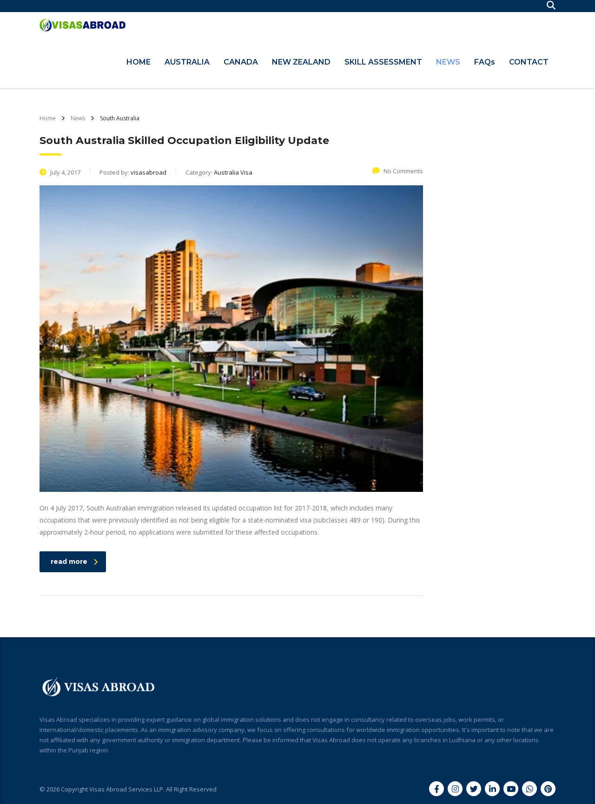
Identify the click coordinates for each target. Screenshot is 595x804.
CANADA (241, 62)
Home (48, 118)
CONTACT (529, 62)
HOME (138, 62)
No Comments (403, 171)
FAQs (484, 62)
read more (69, 561)
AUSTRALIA (187, 62)
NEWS (448, 62)
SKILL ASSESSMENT (383, 62)
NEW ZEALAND (301, 62)
